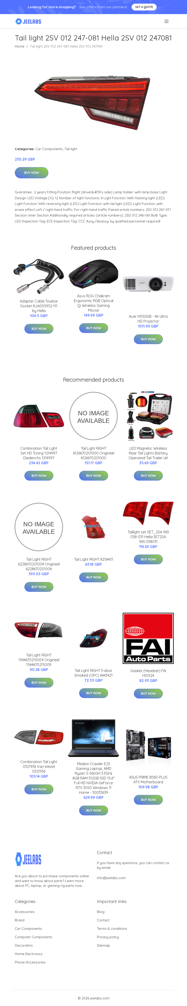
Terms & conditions (112, 928)
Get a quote (144, 7)
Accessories (25, 912)
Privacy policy (108, 937)
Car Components (49, 149)
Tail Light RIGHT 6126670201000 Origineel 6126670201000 (93, 453)
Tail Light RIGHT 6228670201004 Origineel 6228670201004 (39, 564)
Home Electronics (29, 954)
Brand (19, 920)
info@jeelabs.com (111, 878)
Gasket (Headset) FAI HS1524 (148, 673)
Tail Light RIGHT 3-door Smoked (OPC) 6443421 (93, 673)
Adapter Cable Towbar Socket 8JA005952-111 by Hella (39, 306)
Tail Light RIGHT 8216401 (93, 559)
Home (19, 46)
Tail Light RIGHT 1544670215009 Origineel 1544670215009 (38, 660)
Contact (103, 920)
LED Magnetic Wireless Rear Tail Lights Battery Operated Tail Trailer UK (148, 453)
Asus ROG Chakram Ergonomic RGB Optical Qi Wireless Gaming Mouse (93, 303)
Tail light (70, 149)
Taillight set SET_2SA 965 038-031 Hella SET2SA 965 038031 (148, 537)
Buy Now (31, 173)
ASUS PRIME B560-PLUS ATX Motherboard (148, 779)
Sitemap (103, 945)
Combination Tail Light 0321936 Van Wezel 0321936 (38, 766)
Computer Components (33, 937)
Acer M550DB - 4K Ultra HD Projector (148, 318)
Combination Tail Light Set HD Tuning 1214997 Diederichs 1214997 (38, 453)
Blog (100, 912)
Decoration (24, 945)
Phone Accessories (30, 962)
